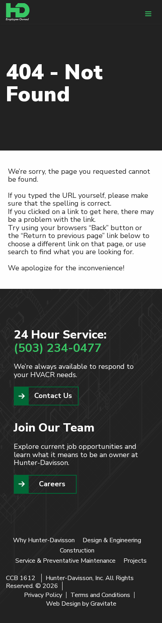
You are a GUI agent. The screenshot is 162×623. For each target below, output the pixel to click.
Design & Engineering (112, 540)
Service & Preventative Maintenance (65, 560)
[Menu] (148, 14)
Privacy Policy (43, 595)
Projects (135, 560)
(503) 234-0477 (57, 348)
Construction (77, 550)
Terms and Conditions (100, 595)
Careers (52, 484)
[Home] (17, 12)
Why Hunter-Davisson (44, 540)
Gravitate (103, 603)
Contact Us (53, 395)
